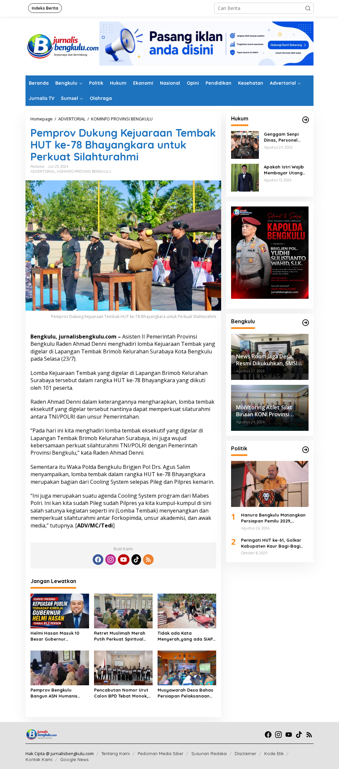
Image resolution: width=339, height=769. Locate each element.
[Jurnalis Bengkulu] (62, 45)
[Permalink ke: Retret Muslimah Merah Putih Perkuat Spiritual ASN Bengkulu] (123, 610)
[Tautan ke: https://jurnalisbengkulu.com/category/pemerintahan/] (306, 323)
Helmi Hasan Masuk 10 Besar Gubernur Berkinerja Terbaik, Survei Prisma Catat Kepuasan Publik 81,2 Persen (58, 636)
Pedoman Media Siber (160, 753)
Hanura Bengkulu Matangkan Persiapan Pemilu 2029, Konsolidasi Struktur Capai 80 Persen (274, 518)
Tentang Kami (115, 753)
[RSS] (148, 559)
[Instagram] (110, 559)
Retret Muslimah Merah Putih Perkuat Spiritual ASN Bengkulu (119, 636)
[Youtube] (123, 559)
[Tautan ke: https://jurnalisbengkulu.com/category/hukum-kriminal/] (306, 120)
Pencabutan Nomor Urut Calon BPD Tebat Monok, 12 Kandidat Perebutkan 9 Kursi (122, 693)
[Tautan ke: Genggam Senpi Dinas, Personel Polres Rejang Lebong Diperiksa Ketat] (245, 144)
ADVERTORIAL (42, 171)
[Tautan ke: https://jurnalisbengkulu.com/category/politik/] (306, 450)
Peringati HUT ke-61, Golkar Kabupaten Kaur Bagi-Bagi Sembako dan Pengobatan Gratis (271, 543)
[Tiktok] (136, 559)
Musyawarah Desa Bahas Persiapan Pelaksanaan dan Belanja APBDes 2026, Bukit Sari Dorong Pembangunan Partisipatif (187, 693)
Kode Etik (274, 753)
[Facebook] (98, 559)
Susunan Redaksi (209, 753)
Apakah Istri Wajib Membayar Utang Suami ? (284, 170)
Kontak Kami (38, 759)
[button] (308, 8)
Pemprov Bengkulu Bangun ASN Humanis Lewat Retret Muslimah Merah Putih (55, 693)
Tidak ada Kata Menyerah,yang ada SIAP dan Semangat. (185, 636)
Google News (74, 759)
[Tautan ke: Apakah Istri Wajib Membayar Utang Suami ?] (245, 177)
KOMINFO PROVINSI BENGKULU (84, 171)
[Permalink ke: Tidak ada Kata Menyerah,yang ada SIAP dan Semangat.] (187, 610)
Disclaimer (245, 753)
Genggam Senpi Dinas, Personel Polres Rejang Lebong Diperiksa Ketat (283, 137)
